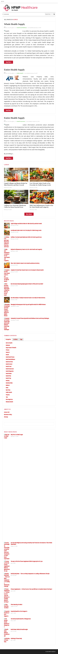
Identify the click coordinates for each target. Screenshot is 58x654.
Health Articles (9, 361)
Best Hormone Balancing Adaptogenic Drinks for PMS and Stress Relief (27, 284)
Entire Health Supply (14, 69)
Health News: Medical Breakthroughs (19, 629)
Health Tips (8, 378)
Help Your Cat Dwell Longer (17, 434)
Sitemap (6, 417)
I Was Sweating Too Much (16, 604)
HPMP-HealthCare (52, 651)
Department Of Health (11, 347)
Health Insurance (21, 121)
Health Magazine (10, 371)
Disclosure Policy (8, 414)
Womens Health (9, 402)
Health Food (8, 366)
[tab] (8, 339)
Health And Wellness (22, 27)
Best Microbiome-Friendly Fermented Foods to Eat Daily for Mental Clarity (28, 297)
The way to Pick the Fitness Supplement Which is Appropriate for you (27, 561)
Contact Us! (6, 412)
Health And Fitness (10, 357)
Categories (8, 339)
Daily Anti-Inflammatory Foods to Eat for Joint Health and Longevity (26, 249)
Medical (7, 385)
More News (29, 214)
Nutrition (8, 390)
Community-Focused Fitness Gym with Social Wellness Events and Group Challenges (30, 318)
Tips (7, 397)
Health (7, 354)
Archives (15, 339)
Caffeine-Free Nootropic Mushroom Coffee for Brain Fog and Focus (26, 237)
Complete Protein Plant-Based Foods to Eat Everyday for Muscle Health (27, 270)
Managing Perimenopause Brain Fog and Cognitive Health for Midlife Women (28, 304)
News (7, 387)
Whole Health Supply (14, 24)
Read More (8, 62)
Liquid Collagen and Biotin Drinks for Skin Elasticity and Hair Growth (26, 223)
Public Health (20, 73)
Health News (9, 373)
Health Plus (8, 376)
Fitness (7, 350)
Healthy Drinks (9, 383)
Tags (21, 339)
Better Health (9, 343)
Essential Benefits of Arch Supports (19, 611)
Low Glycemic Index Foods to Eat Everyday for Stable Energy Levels (26, 230)
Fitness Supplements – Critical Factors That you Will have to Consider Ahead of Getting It (31, 589)
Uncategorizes (9, 399)
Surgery (8, 394)
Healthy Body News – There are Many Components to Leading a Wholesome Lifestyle (30, 573)
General (7, 352)
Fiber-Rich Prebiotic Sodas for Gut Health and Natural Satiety (25, 263)
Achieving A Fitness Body (16, 638)
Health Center (9, 364)
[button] (2, 1)
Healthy (7, 380)
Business (8, 345)
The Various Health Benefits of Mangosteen (21, 619)
